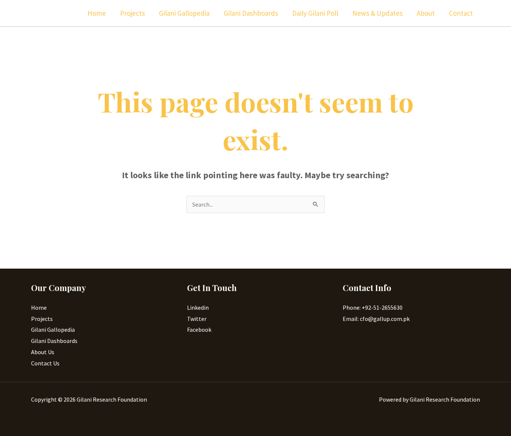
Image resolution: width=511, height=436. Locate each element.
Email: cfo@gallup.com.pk (376, 318)
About (426, 13)
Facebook (199, 329)
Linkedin (198, 307)
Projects (132, 13)
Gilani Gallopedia (184, 13)
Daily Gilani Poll (315, 13)
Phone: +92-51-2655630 (373, 307)
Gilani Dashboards (251, 13)
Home (97, 13)
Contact (461, 13)
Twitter (196, 318)
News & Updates (377, 13)
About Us (42, 352)
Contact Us (45, 363)
